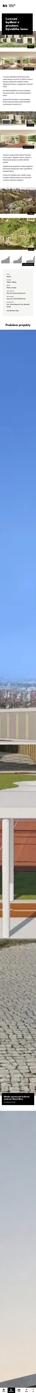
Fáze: (8, 274)
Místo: (8, 285)
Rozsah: (9, 279)
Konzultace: (10, 302)
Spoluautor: (10, 291)
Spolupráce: (10, 296)
